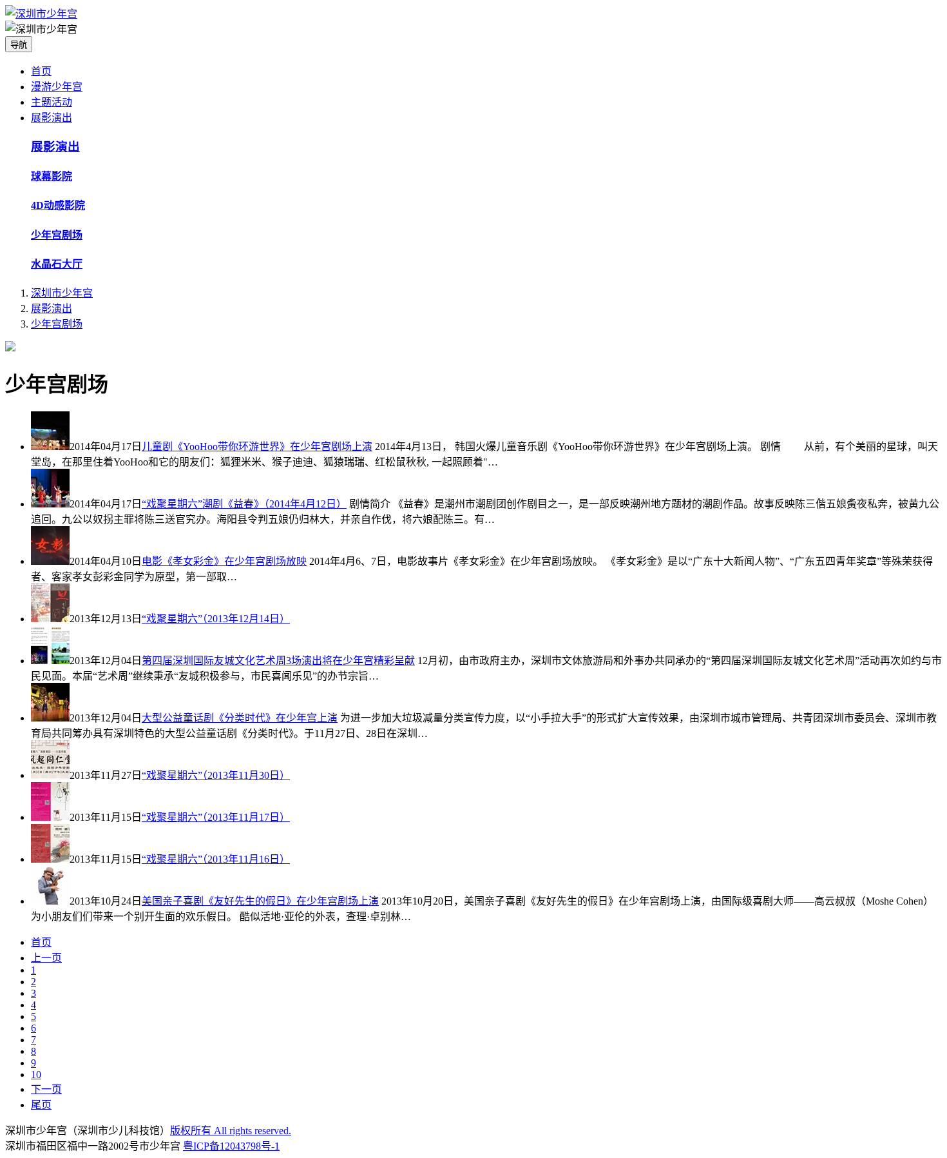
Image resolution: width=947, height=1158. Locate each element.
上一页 (46, 957)
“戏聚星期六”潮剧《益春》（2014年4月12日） (244, 503)
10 (36, 1074)
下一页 (46, 1089)
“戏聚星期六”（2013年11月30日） (216, 775)
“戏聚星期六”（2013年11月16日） (216, 859)
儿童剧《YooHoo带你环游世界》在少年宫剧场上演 (257, 446)
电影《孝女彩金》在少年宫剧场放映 (224, 561)
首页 (41, 71)
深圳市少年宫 (62, 293)
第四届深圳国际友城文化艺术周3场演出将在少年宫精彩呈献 (278, 660)
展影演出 (51, 117)
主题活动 (51, 102)
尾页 (41, 1104)
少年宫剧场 (56, 324)
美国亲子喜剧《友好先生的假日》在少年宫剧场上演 (260, 901)
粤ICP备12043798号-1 (231, 1146)
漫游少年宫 (56, 86)
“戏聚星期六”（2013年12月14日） (216, 618)
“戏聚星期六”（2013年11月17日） (216, 817)
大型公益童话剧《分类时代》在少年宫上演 (240, 717)
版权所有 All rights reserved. (230, 1130)
